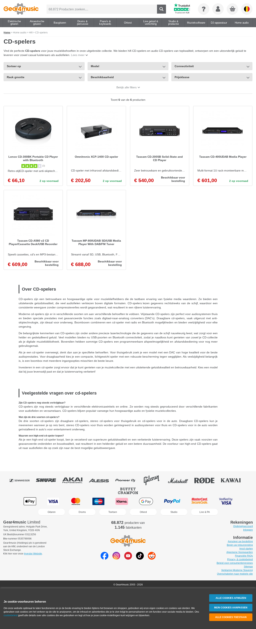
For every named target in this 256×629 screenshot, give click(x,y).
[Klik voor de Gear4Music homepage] (21, 9)
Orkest (143, 512)
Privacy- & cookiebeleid (240, 559)
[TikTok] (140, 558)
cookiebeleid (11, 615)
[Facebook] (104, 558)
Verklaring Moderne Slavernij (237, 570)
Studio (173, 512)
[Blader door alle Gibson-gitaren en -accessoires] (154, 480)
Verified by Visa (226, 501)
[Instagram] (116, 558)
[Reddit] (152, 558)
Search (161, 9)
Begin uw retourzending (240, 545)
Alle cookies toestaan (231, 617)
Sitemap (248, 566)
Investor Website (33, 553)
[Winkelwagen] (232, 9)
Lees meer (78, 55)
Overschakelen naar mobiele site (235, 573)
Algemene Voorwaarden (239, 552)
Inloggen (248, 529)
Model (95, 66)
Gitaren (52, 512)
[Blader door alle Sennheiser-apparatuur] (22, 480)
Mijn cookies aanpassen (230, 607)
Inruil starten (246, 548)
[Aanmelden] (218, 9)
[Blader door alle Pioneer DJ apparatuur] (128, 480)
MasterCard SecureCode (199, 501)
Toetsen (112, 512)
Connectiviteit (184, 66)
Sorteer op (14, 66)
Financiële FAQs (244, 555)
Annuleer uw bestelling (240, 541)
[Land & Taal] (246, 9)
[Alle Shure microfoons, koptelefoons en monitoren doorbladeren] (49, 480)
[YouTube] (128, 558)
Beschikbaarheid (102, 77)
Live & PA (204, 512)
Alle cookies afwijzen (231, 598)
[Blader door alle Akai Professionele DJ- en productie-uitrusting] (75, 480)
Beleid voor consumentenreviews (235, 563)
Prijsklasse (182, 77)
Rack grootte (15, 77)
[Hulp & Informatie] (203, 9)
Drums (82, 512)
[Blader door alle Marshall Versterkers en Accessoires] (181, 480)
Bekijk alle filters (126, 87)
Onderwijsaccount (243, 526)
